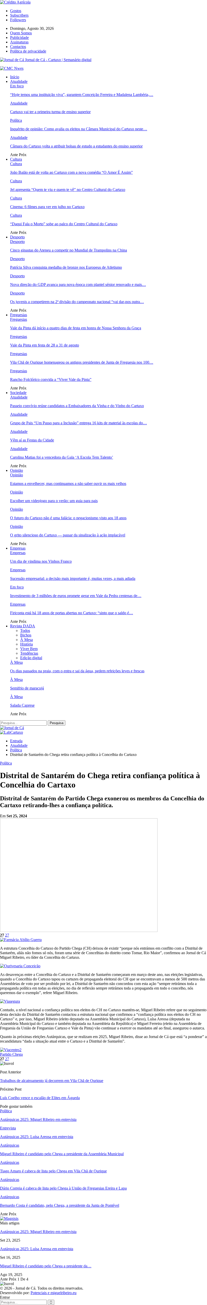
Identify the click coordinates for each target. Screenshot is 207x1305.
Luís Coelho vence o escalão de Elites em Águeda (40, 1098)
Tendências (29, 653)
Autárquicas (9, 1145)
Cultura (16, 159)
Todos (25, 630)
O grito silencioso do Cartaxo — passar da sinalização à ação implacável (67, 535)
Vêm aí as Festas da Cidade (32, 440)
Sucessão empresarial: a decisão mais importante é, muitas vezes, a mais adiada (72, 578)
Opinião (16, 470)
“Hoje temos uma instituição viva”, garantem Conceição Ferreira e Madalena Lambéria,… (81, 94)
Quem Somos (21, 33)
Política (16, 120)
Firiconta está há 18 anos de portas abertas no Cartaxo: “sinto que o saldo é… (71, 613)
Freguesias (18, 315)
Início (14, 77)
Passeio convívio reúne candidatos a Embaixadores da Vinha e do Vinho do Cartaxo (77, 406)
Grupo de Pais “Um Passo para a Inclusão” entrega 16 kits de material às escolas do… (78, 423)
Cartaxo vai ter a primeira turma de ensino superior (50, 112)
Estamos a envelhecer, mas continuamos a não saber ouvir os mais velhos (68, 483)
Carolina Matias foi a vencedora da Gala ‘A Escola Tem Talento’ (61, 457)
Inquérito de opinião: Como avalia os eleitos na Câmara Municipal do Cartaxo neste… (78, 129)
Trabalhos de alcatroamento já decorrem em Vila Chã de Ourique (51, 1080)
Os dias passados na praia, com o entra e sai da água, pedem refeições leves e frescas (77, 671)
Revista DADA (22, 626)
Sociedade (18, 392)
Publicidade (19, 37)
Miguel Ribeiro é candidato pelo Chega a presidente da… (45, 1266)
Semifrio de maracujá (27, 688)
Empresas (17, 548)
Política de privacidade (28, 51)
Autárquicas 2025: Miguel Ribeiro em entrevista (38, 1231)
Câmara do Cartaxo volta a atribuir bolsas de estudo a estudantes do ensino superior (76, 146)
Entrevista (8, 1128)
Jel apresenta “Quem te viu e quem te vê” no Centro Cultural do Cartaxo (67, 189)
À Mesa (26, 639)
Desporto (17, 237)
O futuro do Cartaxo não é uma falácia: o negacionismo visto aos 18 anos (68, 518)
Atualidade (19, 81)
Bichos (25, 635)
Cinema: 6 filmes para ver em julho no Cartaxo (47, 207)
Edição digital (31, 658)
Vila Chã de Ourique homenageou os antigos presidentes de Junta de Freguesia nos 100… (81, 362)
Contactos (18, 46)
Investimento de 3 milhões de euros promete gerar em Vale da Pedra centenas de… (75, 596)
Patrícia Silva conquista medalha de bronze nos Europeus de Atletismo (66, 267)
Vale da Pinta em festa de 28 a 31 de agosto (44, 345)
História (26, 644)
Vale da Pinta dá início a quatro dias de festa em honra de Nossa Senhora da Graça (75, 328)
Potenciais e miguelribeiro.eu (53, 1293)
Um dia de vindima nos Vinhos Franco (41, 561)
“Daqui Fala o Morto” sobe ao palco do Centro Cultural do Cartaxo (63, 224)
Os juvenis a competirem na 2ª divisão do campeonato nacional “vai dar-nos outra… (77, 302)
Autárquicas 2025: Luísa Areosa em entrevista (36, 1249)
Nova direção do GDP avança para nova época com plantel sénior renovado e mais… (78, 284)
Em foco (17, 86)
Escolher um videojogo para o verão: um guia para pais (54, 501)
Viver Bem (29, 649)
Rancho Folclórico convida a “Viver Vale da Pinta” (50, 379)
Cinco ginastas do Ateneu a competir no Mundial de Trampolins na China (68, 250)
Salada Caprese (22, 705)
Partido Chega (11, 1054)
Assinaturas (19, 42)
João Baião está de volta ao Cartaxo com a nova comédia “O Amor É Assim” (71, 172)
